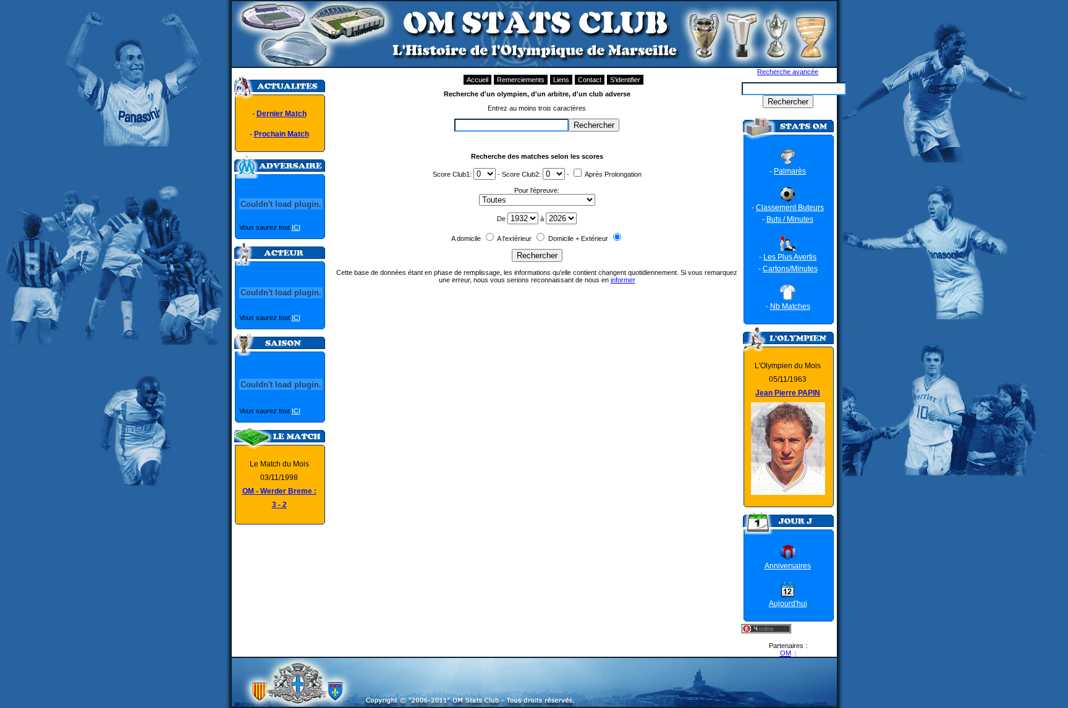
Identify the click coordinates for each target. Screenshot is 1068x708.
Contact (589, 79)
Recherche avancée (787, 71)
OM (785, 653)
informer (623, 280)
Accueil (477, 79)
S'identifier (625, 79)
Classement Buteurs (790, 207)
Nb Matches (790, 306)
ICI (296, 227)
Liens (561, 79)
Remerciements (521, 79)
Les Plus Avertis (789, 257)
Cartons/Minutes (790, 268)
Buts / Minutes (789, 219)
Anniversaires (788, 566)
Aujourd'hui (788, 603)
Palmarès (790, 171)
